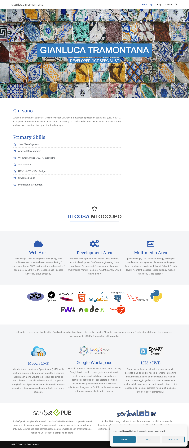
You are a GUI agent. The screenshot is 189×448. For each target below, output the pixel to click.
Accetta (124, 439)
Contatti (169, 4)
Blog (159, 4)
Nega (148, 439)
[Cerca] (176, 4)
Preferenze (173, 439)
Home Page (147, 4)
